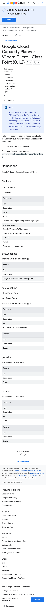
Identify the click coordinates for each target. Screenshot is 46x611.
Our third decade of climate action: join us (18, 594)
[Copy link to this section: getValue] (14, 357)
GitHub (4, 537)
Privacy (17, 587)
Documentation (14, 28)
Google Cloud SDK (17, 9)
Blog (3, 563)
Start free (9, 20)
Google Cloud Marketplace (11, 501)
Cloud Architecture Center (11, 549)
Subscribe (38, 600)
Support (5, 519)
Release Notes (7, 523)
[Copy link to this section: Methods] (16, 181)
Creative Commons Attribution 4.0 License (29, 471)
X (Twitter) (6, 570)
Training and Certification (11, 552)
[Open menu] (3, 3)
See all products (8, 494)
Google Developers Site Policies (26, 475)
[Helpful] (16, 35)
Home (4, 28)
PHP (33, 9)
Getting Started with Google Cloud (14, 541)
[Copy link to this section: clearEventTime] (21, 293)
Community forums (9, 516)
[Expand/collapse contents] (14, 69)
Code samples (7, 545)
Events (4, 567)
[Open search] (29, 2)
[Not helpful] (20, 35)
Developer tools (28, 28)
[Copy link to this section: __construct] (17, 187)
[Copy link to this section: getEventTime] (19, 254)
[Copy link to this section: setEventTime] (19, 298)
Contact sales (7, 505)
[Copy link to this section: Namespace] (19, 166)
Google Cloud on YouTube (11, 574)
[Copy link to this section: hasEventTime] (19, 288)
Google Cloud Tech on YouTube (13, 578)
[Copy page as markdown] (35, 62)
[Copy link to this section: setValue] (13, 391)
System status (7, 527)
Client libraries (18, 13)
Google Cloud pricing (9, 498)
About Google (7, 587)
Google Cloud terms (10, 591)
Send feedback (11, 40)
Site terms (26, 587)
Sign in (40, 3)
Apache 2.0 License (37, 473)
